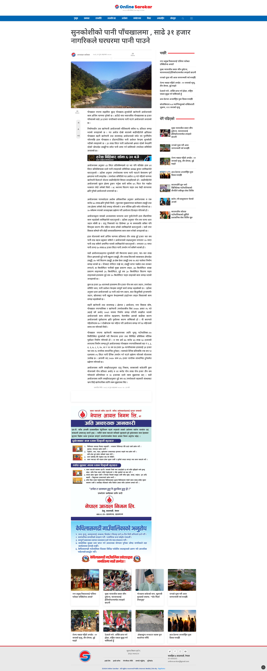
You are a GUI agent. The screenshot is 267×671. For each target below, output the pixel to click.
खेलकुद (173, 18)
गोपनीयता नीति (128, 661)
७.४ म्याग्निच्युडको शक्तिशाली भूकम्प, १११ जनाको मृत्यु (177, 106)
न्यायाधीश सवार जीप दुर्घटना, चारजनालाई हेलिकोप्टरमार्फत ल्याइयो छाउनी (178, 71)
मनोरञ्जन (137, 18)
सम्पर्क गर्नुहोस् (140, 661)
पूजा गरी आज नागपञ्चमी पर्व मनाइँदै (178, 77)
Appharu (161, 668)
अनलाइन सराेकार (83, 54)
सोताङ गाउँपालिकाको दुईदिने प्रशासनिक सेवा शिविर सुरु (182, 214)
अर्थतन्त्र (124, 18)
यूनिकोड (150, 661)
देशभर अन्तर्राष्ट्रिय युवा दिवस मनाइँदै (176, 99)
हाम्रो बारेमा (116, 661)
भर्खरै (163, 53)
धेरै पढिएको (167, 119)
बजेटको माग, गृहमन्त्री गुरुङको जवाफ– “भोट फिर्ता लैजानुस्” (149, 596)
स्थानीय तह (112, 18)
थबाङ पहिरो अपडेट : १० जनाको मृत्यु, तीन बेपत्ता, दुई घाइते (177, 84)
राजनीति (98, 18)
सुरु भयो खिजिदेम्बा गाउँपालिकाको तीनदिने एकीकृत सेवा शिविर (182, 187)
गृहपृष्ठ (76, 18)
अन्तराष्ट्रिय (160, 18)
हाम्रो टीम (107, 661)
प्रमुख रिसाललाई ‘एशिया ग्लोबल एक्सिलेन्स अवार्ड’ (175, 63)
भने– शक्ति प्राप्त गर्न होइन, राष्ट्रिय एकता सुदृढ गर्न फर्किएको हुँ (176, 92)
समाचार (86, 18)
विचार (149, 18)
